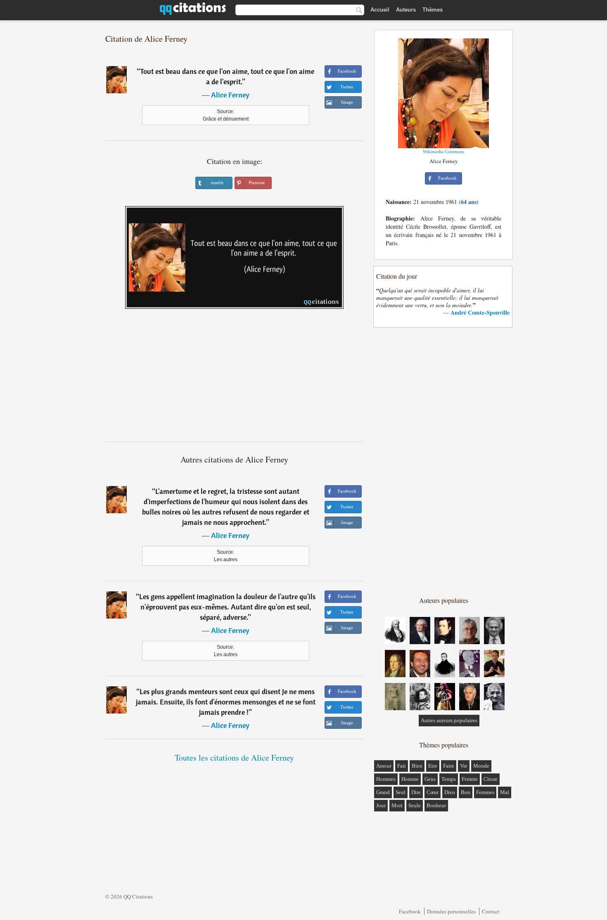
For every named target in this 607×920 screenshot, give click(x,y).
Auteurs (406, 10)
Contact (491, 911)
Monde (481, 766)
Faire (448, 766)
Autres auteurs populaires (449, 720)
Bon (465, 792)
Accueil (379, 10)
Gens (430, 779)
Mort (397, 805)
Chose (491, 779)
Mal (504, 792)
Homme (410, 779)
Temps (448, 779)
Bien (417, 766)
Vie (463, 766)
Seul (400, 792)
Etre (432, 766)
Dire (416, 792)
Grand (383, 792)
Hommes (386, 779)
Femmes (485, 792)
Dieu (449, 792)
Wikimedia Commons (443, 151)
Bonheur (436, 805)
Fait (401, 766)
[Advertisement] (234, 378)
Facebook (410, 911)
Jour (381, 805)
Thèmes (432, 10)
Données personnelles (451, 911)
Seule (414, 805)
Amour (383, 766)
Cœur (433, 792)
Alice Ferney (230, 95)
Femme (470, 779)
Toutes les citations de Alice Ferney (234, 757)
